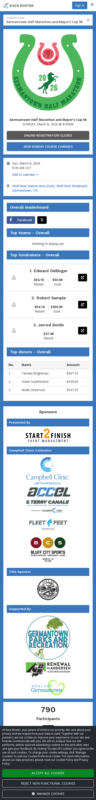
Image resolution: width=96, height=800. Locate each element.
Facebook (24, 220)
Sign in (79, 5)
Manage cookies (50, 793)
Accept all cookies (48, 773)
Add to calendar (24, 174)
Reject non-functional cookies (48, 783)
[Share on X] (42, 220)
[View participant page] (14, 277)
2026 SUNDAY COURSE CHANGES (48, 146)
